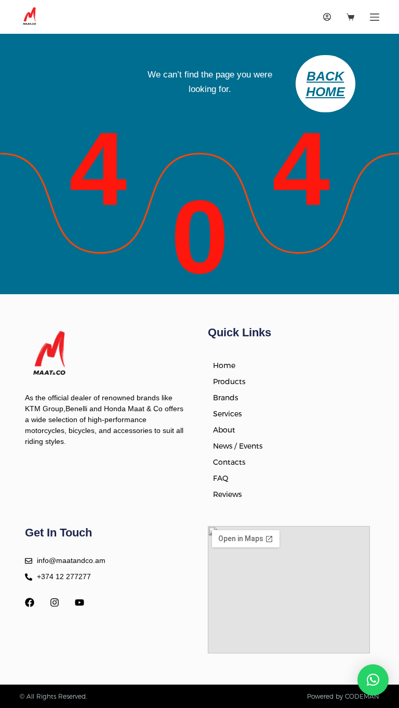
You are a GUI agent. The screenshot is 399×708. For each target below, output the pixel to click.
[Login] (327, 17)
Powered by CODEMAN (343, 696)
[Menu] (374, 17)
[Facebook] (29, 602)
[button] (373, 680)
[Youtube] (79, 602)
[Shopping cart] (350, 17)
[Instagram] (54, 602)
